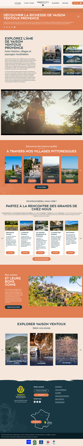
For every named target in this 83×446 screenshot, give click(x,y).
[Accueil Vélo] (35, 442)
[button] (77, 3)
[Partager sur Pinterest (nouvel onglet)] (12, 27)
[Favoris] (75, 3)
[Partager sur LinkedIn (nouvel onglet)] (6, 27)
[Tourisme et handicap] (41, 442)
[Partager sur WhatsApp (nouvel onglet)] (9, 27)
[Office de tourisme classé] (29, 442)
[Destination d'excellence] (48, 442)
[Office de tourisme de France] (54, 442)
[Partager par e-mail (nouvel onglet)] (14, 27)
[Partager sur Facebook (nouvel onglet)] (4, 27)
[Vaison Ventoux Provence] (43, 3)
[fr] (80, 3)
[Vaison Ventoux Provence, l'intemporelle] (41, 112)
